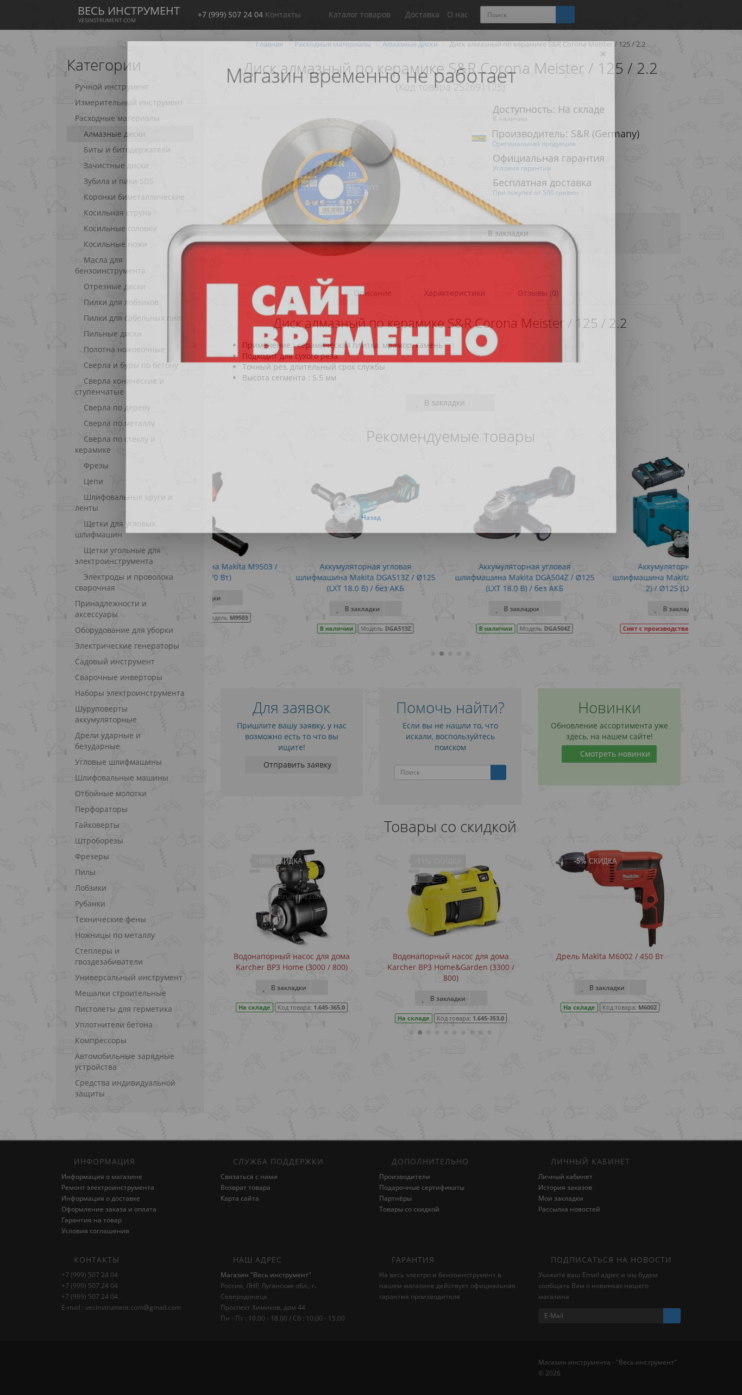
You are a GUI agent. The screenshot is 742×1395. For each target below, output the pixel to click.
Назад (371, 517)
